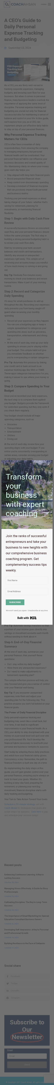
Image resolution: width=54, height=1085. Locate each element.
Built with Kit (27, 617)
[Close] (48, 464)
